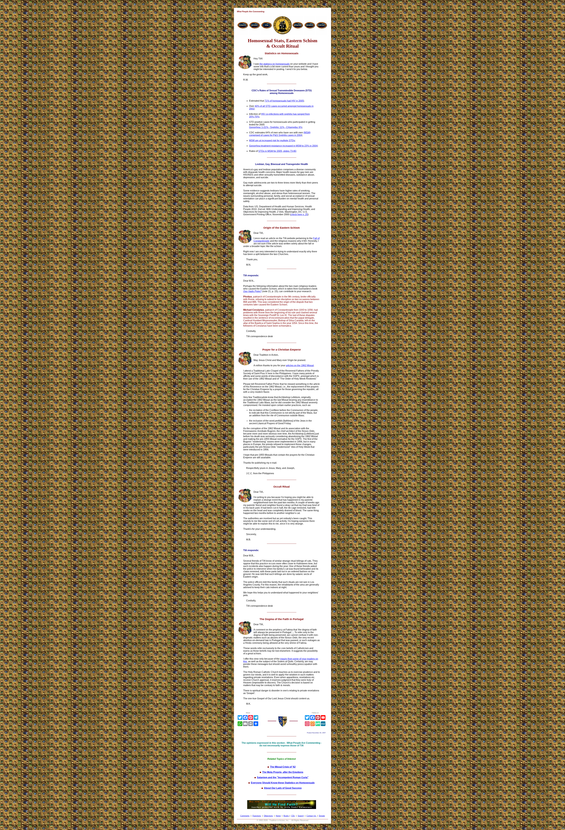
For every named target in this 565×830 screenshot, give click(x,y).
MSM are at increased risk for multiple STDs (272, 140)
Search (301, 816)
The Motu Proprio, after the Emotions (282, 772)
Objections (268, 816)
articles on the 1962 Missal (300, 365)
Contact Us (311, 816)
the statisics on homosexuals (274, 64)
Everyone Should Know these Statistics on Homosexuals (283, 782)
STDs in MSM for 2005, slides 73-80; (277, 151)
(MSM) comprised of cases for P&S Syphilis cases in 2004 (279, 133)
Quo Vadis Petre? (252, 291)
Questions (256, 816)
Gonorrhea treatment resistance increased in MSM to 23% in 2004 (283, 146)
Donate (322, 816)
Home (278, 816)
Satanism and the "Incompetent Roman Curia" (283, 777)
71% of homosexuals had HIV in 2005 (284, 101)
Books (286, 816)
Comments (245, 816)
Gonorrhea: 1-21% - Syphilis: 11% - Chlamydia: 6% (275, 127)
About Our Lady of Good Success (283, 788)
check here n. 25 (299, 214)
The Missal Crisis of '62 (283, 767)
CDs (293, 816)
